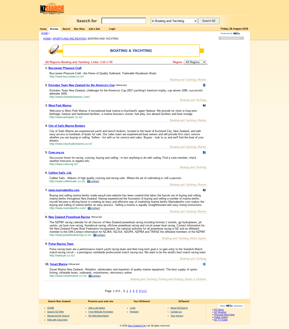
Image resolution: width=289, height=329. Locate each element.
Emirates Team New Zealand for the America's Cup (81, 85)
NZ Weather (220, 312)
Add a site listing (96, 308)
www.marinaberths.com (64, 190)
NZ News (219, 309)
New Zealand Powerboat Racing (69, 217)
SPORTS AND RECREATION (69, 38)
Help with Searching (57, 319)
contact (94, 181)
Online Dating (221, 317)
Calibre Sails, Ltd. (60, 172)
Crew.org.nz (56, 152)
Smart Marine (58, 264)
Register (134, 311)
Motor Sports (198, 238)
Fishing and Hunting (170, 279)
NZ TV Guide (221, 319)
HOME (44, 33)
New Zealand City (137, 325)
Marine (202, 79)
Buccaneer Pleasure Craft (64, 68)
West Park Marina (59, 105)
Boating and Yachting (183, 79)
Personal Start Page (224, 314)
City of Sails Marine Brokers (66, 125)
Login (132, 308)
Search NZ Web (55, 311)
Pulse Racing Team (61, 243)
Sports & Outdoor (195, 279)
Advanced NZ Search (58, 315)
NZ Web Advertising (98, 315)
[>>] (144, 291)
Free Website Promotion (100, 311)
